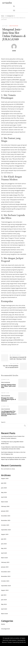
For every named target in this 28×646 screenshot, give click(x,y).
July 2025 (3, 539)
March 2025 (4, 557)
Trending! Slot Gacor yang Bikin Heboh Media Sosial (12, 442)
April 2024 (4, 609)
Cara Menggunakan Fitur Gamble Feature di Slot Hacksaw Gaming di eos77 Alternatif (8, 413)
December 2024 (5, 571)
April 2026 (4, 497)
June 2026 (4, 488)
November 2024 (5, 576)
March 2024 (4, 613)
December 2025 (5, 516)
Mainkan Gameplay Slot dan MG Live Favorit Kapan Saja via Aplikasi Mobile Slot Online (13, 458)
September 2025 (6, 529)
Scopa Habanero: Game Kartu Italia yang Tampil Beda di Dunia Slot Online (12, 448)
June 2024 (4, 599)
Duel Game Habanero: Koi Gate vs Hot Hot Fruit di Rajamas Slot (13, 453)
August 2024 (4, 590)
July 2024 (3, 595)
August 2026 (4, 478)
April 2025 (4, 553)
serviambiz (7, 2)
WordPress (22, 642)
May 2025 (4, 548)
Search (3, 422)
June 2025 (4, 543)
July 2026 (3, 483)
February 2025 (5, 562)
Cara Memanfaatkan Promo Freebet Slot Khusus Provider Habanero (12, 437)
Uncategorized (13, 25)
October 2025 (5, 525)
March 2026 (4, 501)
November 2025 (5, 520)
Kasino (3, 624)
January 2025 (4, 567)
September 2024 (6, 585)
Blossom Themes (7, 642)
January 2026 (4, 511)
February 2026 (5, 506)
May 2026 (4, 492)
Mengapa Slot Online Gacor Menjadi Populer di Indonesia (8, 399)
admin (14, 50)
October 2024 (5, 581)
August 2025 (4, 534)
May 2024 (4, 604)
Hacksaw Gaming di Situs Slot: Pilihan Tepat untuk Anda (8, 386)
